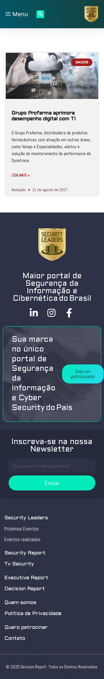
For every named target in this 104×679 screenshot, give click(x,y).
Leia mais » (21, 175)
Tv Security (19, 564)
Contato (14, 638)
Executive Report (26, 577)
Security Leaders (26, 518)
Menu (19, 14)
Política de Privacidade (33, 613)
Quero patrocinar (26, 627)
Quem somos (20, 602)
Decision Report (24, 588)
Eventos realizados (22, 539)
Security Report (24, 553)
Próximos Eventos (21, 529)
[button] (83, 373)
